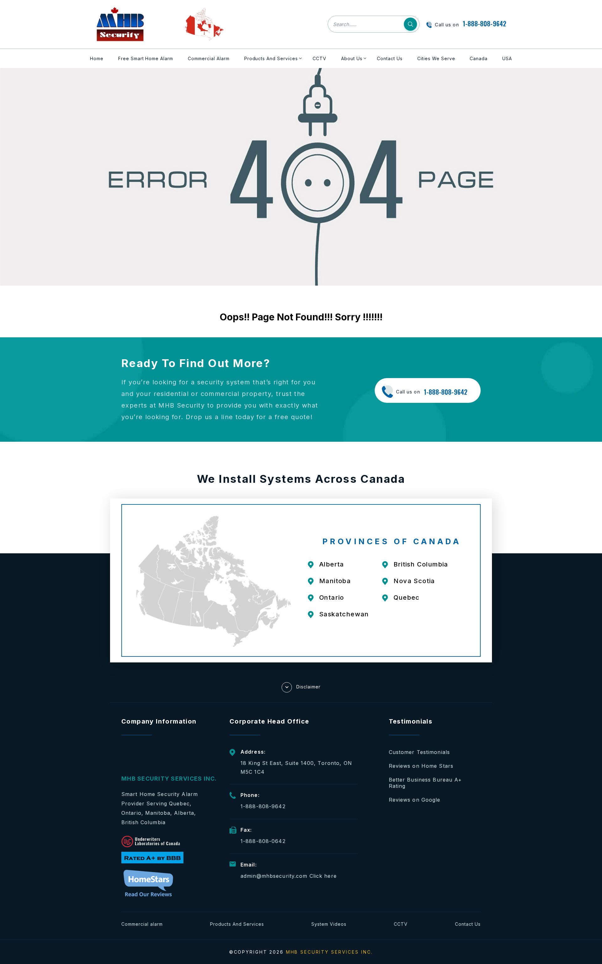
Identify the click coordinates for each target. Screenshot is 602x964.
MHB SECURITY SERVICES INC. (329, 952)
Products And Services (271, 58)
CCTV (319, 58)
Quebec (406, 597)
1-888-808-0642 (263, 841)
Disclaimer (308, 686)
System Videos (328, 924)
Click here (323, 876)
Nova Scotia (414, 581)
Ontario (331, 597)
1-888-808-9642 (484, 23)
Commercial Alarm (209, 58)
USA (507, 58)
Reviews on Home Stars (421, 766)
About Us (351, 58)
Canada (479, 58)
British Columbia (420, 564)
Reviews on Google (415, 800)
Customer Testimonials (419, 752)
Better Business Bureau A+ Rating (425, 783)
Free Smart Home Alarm (145, 58)
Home (96, 58)
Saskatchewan (344, 614)
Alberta (331, 564)
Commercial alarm (142, 924)
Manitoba (335, 581)
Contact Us (390, 58)
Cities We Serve (436, 58)
